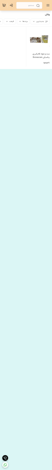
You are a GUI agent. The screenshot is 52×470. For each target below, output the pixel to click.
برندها (25, 21)
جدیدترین (40, 21)
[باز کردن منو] (47, 5)
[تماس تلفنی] (5, 458)
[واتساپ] (5, 465)
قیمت (11, 21)
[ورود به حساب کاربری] (11, 5)
